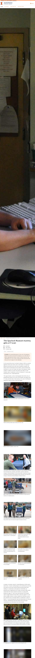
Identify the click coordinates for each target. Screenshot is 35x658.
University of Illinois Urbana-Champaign (8, 0)
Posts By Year (21, 6)
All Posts (6, 6)
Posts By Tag (13, 6)
